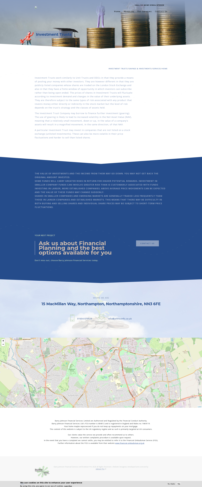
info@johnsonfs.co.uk (120, 318)
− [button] (3, 344)
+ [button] (3, 340)
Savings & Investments (140, 68)
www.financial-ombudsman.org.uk (129, 443)
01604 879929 (157, 5)
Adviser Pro (100, 469)
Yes (179, 484)
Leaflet (199, 407)
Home (117, 11)
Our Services (144, 11)
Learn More (68, 486)
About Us (129, 11)
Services (157, 68)
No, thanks (171, 484)
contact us (147, 243)
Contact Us (161, 11)
